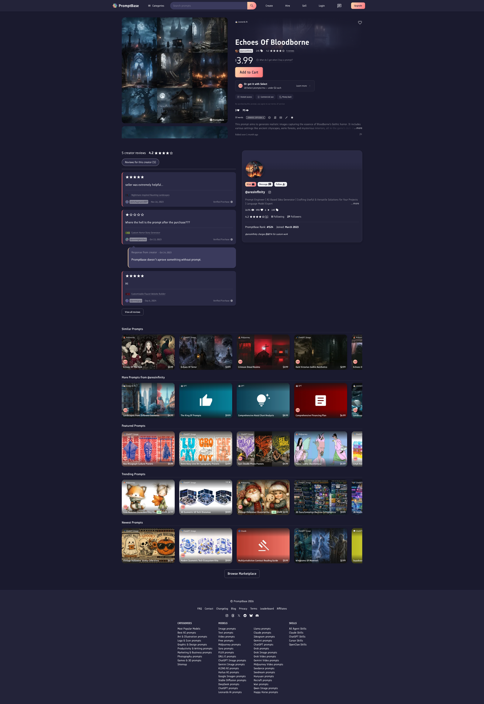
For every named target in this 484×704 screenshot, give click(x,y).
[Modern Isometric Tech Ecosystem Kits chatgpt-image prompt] (205, 545)
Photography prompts (190, 656)
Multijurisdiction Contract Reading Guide (258, 560)
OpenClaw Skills (297, 644)
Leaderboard (267, 608)
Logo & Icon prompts (189, 640)
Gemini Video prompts (266, 660)
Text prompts (225, 632)
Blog (233, 608)
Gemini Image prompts (231, 664)
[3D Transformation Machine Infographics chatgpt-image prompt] (320, 497)
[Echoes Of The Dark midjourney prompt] (148, 352)
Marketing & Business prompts (195, 652)
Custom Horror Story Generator (145, 232)
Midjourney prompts (229, 644)
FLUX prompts (226, 652)
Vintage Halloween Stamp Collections (141, 560)
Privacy (243, 608)
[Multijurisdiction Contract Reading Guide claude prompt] (263, 545)
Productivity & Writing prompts (195, 648)
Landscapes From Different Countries (141, 415)
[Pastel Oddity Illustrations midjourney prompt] (320, 449)
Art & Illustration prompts (192, 636)
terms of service (278, 104)
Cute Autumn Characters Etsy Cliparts (140, 512)
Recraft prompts (263, 680)
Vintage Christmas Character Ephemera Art (254, 512)
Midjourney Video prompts (268, 664)
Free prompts (225, 640)
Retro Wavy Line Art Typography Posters (200, 463)
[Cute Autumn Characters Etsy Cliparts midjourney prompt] (148, 497)
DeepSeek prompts (228, 684)
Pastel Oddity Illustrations (308, 463)
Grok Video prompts (265, 656)
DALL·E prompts (227, 656)
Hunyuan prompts (264, 676)
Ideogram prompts (264, 636)
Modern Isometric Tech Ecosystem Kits (199, 560)
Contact (209, 608)
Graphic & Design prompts (192, 644)
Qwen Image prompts (266, 688)
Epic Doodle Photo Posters (251, 463)
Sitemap (182, 664)
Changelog (222, 608)
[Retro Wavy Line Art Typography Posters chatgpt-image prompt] (205, 449)
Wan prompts (261, 684)
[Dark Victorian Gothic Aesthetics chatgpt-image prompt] (320, 352)
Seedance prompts (264, 668)
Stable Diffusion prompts (232, 680)
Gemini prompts (263, 640)
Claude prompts (262, 632)
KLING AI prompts (228, 668)
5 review (290, 51)
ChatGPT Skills (297, 636)
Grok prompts (261, 648)
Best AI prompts (187, 632)
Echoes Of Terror (189, 367)
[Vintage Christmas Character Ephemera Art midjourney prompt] (263, 497)
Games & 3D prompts (189, 660)
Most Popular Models (189, 628)
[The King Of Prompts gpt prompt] (205, 400)
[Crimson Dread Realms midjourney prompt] (263, 352)
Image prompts (227, 628)
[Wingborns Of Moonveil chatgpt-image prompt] (320, 545)
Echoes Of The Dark (132, 367)
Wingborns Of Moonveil (307, 560)
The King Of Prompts (191, 415)
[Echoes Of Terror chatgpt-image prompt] (205, 352)
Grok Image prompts (265, 652)
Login (322, 5)
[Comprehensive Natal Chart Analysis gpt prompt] (263, 400)
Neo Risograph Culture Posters (138, 463)
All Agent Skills (297, 628)
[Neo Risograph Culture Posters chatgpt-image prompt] (148, 449)
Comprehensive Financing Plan (311, 415)
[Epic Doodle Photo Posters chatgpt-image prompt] (263, 449)
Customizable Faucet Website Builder (148, 294)
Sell (304, 5)
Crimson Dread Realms (249, 367)
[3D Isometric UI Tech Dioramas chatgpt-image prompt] (205, 497)
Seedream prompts (264, 672)
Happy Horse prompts (266, 692)
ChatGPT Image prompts (232, 660)
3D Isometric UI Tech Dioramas (196, 512)
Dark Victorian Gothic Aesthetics (311, 367)
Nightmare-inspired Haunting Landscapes (150, 195)
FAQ (199, 608)
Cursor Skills (296, 640)
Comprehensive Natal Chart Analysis (256, 415)
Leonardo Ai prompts (230, 692)
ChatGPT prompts (228, 688)
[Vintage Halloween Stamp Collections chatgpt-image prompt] (148, 545)
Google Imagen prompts (232, 676)
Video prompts (226, 636)
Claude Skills (296, 632)
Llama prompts (262, 628)
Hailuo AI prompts (228, 672)
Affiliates (282, 608)
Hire (287, 5)
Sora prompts (225, 648)
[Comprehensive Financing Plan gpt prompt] (320, 400)
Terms (253, 608)
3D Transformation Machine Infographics (316, 512)
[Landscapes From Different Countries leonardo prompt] (148, 400)
